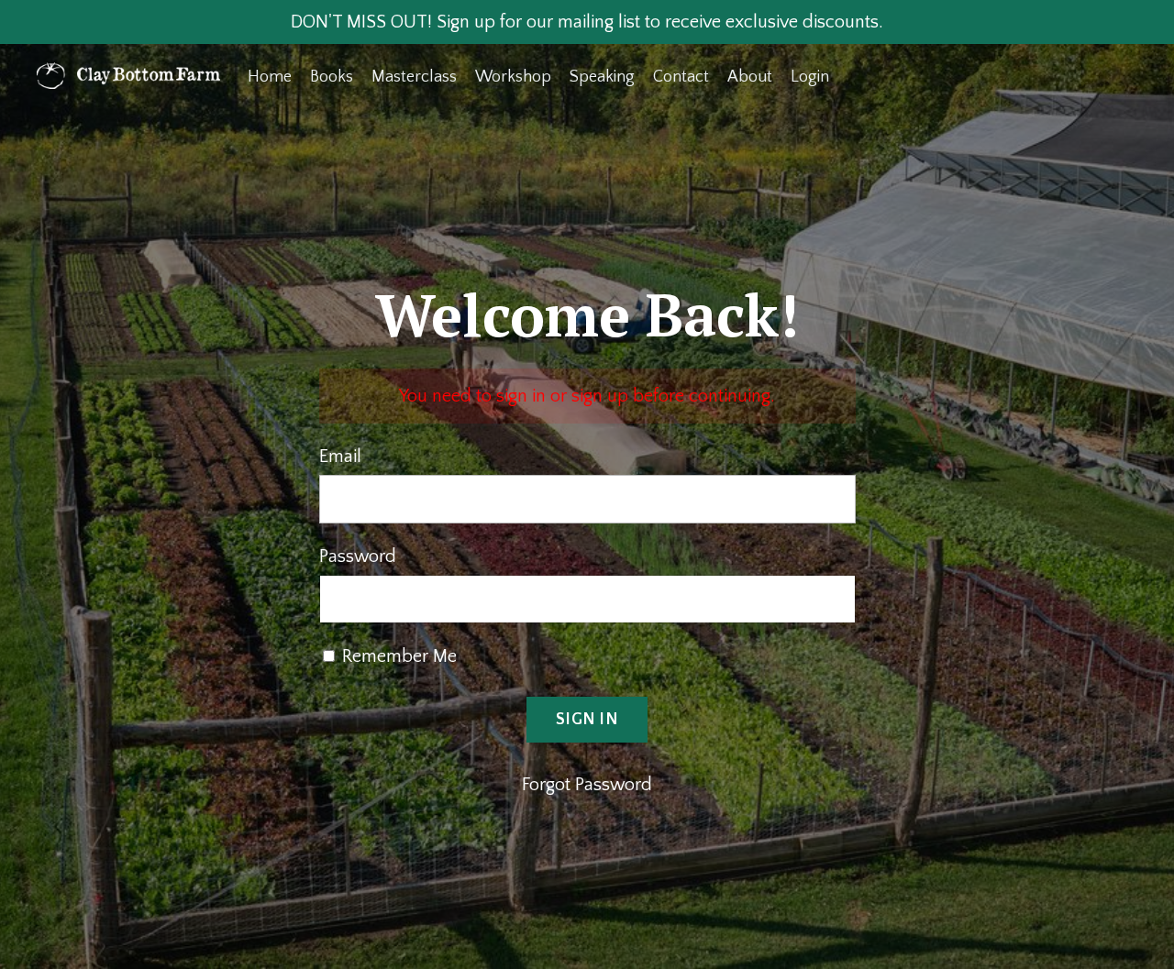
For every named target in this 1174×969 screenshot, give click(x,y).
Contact (681, 77)
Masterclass (414, 77)
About (749, 77)
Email (340, 456)
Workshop (513, 77)
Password (357, 556)
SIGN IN (587, 719)
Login (810, 77)
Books (331, 77)
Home (270, 77)
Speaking (602, 77)
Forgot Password (587, 785)
